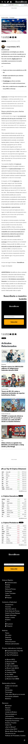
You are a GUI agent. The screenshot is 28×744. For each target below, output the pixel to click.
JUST (7, 525)
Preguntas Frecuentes (12, 720)
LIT (2, 501)
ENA (2, 508)
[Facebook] (6, 37)
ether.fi (8, 506)
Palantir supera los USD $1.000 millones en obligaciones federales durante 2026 (12, 368)
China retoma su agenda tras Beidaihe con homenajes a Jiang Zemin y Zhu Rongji (12, 444)
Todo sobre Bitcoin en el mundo (15, 694)
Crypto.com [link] (15, 58)
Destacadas (9, 690)
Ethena (8, 508)
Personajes (8, 692)
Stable (7, 531)
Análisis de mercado (5, 413)
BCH (2, 535)
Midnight (7, 533)
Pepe (7, 537)
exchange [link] (7, 81)
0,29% (6, 5)
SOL (2, 481)
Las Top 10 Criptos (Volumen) (14, 469)
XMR (3, 529)
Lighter (8, 501)
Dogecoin (7, 487)
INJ (2, 516)
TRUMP (3, 512)
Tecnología (8, 639)
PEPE (3, 537)
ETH (2, 475)
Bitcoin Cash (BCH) (12, 668)
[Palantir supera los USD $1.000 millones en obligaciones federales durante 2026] (13, 356)
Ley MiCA (17, 236)
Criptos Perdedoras (10, 523)
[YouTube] (10, 37)
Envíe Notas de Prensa (12, 611)
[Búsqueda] (5, 2)
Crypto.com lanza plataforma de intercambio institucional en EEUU (13, 26)
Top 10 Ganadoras (12, 653)
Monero (7, 529)
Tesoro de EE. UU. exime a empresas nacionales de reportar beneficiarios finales (13, 393)
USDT (3, 472)
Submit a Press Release (12, 613)
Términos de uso (10, 733)
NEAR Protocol (9, 510)
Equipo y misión (10, 617)
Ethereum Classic (9, 542)
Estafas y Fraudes (10, 723)
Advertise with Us (10, 609)
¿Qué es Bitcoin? (10, 727)
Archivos (8, 710)
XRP (2, 479)
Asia (2, 440)
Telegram (9, 626)
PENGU (3, 503)
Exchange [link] (4, 166)
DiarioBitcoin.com (23, 491)
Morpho (8, 499)
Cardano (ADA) (11, 672)
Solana (7, 481)
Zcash (7, 485)
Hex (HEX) (9, 674)
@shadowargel (5, 49)
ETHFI (3, 506)
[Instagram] (8, 37)
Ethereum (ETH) (11, 661)
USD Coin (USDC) (12, 666)
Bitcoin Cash (8, 535)
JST (2, 525)
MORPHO (3, 499)
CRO (2, 514)
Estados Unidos (4, 17)
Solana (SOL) (10, 670)
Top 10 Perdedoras (12, 655)
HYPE (13, 5)
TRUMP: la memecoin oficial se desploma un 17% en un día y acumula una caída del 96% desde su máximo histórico (12, 418)
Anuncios (8, 607)
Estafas (7, 587)
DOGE (3, 487)
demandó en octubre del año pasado (10, 246)
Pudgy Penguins (9, 503)
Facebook (9, 624)
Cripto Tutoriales (10, 593)
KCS (2, 527)
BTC (2, 473)
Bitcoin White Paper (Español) (14, 731)
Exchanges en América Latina (14, 718)
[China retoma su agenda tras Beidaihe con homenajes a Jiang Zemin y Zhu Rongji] (13, 432)
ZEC (2, 485)
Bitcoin (7, 473)
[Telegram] (13, 37)
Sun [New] (8, 540)
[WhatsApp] (4, 37)
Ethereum (7, 475)
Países (7, 633)
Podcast (9, 597)
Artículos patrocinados (12, 644)
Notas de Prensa (10, 589)
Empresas (3, 364)
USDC (3, 477)
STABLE (3, 531)
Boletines (8, 698)
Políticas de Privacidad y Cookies (15, 735)
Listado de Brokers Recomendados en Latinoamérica (11, 714)
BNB (2, 483)
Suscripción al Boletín (12, 696)
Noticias (7, 585)
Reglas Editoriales (10, 615)
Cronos (8, 514)
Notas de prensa (10, 641)
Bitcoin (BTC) (10, 659)
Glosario (7, 595)
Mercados (8, 635)
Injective (8, 516)
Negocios (8, 637)
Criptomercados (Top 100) (14, 651)
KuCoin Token (8, 527)
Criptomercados (11, 582)
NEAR (3, 510)
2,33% (20, 5)
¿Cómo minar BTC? (11, 729)
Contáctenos (9, 604)
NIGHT (3, 533)
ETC (2, 542)
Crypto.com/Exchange (15, 168)
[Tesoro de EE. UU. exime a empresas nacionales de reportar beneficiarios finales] (13, 381)
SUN (2, 540)
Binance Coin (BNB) (12, 679)
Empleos (8, 619)
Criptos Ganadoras (10, 496)
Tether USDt (8, 472)
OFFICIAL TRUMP (10, 512)
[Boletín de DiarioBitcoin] (16, 37)
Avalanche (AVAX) (12, 676)
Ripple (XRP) (10, 664)
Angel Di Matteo (11, 46)
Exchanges (12, 17)
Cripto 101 (8, 725)
